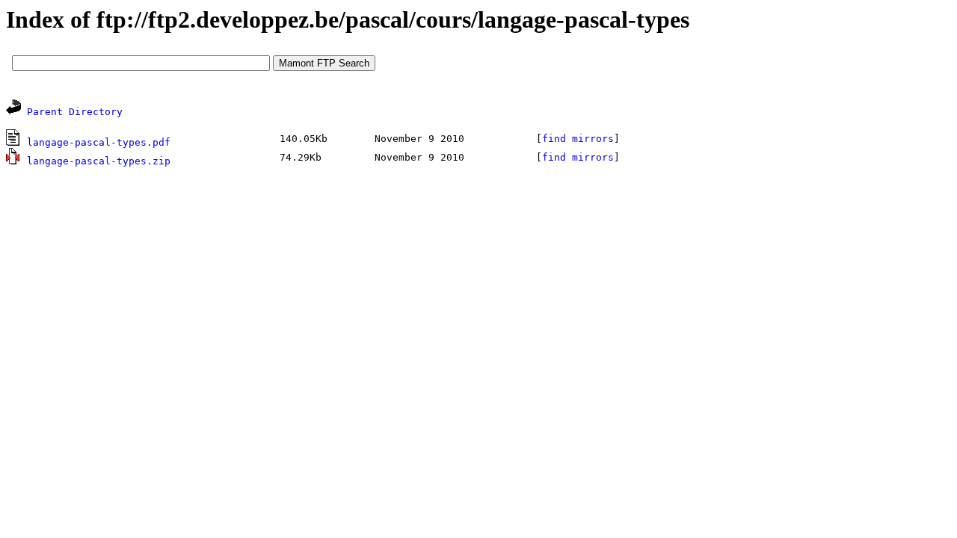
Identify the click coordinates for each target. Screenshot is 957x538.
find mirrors (578, 138)
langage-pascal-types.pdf (98, 142)
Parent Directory (75, 111)
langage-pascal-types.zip (98, 161)
